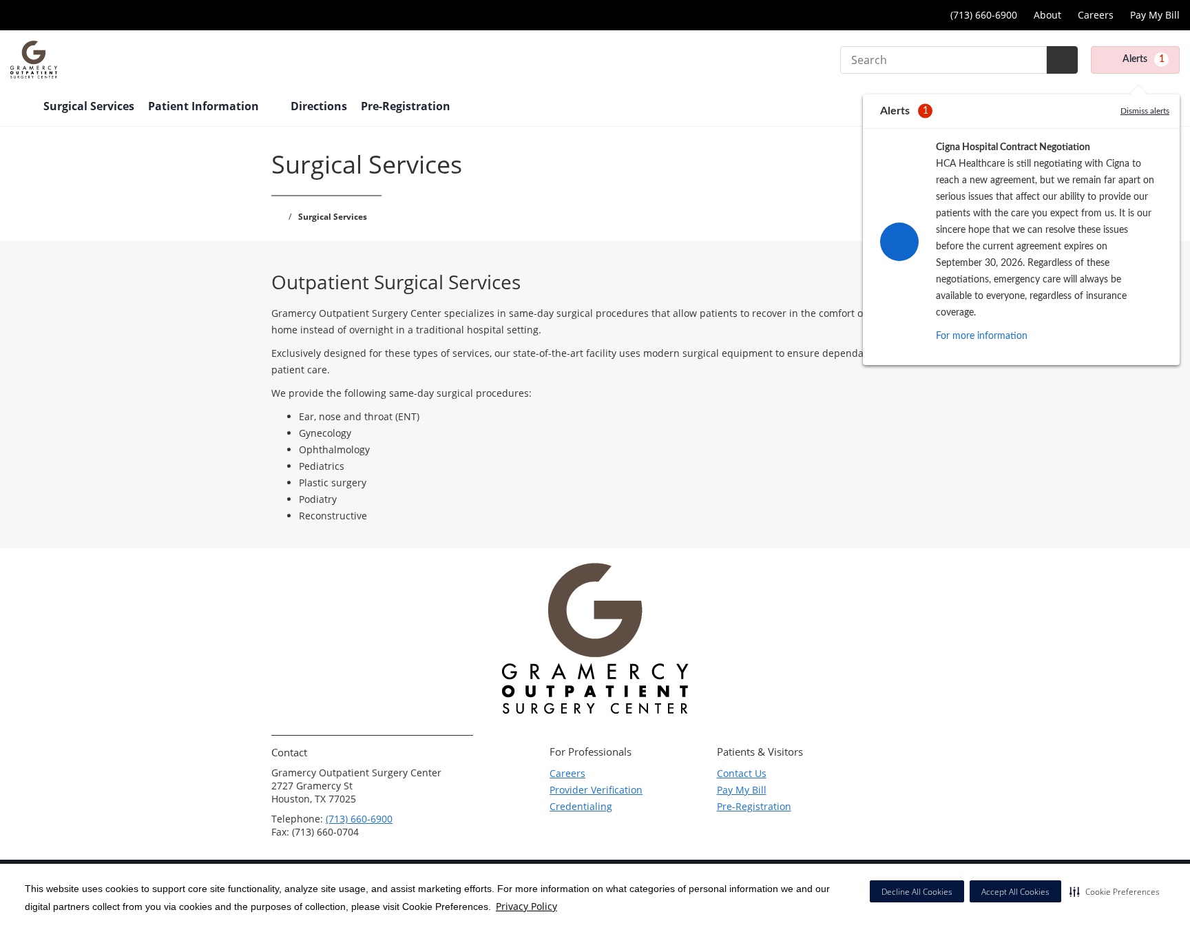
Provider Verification (596, 789)
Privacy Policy (526, 906)
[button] (1114, 891)
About (1047, 14)
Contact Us (741, 773)
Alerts (1144, 59)
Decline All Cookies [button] (916, 892)
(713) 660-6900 (359, 818)
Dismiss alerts (1144, 111)
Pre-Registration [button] (407, 106)
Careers (1096, 14)
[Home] (20, 107)
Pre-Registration (754, 806)
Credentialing (581, 806)
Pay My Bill (1155, 14)
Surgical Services (88, 106)
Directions (319, 106)
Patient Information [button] (205, 106)
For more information (981, 336)
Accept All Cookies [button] (1015, 892)
